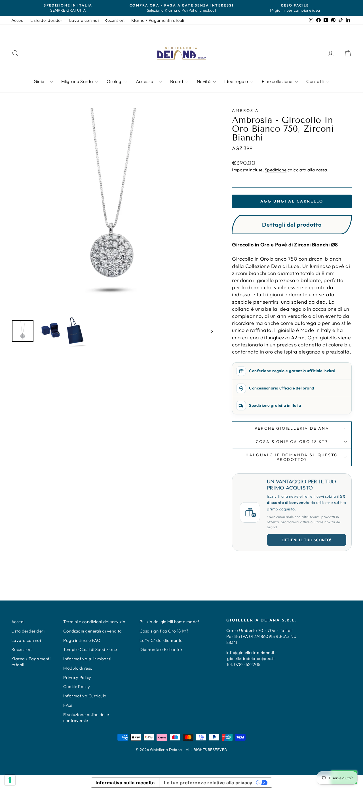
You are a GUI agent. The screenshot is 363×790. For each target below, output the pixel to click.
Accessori (146, 81)
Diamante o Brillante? (161, 649)
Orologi (115, 81)
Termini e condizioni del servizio (94, 621)
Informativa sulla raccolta (125, 782)
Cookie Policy (76, 686)
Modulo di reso (77, 668)
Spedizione (276, 170)
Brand (177, 81)
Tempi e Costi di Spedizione (90, 649)
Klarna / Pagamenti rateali (157, 20)
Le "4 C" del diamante (161, 640)
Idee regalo (236, 81)
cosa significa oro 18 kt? (292, 441)
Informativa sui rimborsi (87, 658)
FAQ (67, 705)
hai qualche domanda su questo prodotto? (292, 457)
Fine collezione (278, 81)
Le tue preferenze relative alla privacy (208, 782)
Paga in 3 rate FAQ (81, 640)
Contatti (315, 81)
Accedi (18, 20)
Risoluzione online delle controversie (86, 717)
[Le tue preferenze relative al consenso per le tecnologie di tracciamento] (10, 780)
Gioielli (41, 81)
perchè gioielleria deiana (292, 428)
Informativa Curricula (84, 696)
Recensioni (115, 20)
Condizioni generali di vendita (92, 631)
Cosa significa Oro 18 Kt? (164, 631)
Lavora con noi (84, 20)
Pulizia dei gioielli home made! (169, 621)
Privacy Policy (77, 677)
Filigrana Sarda (77, 81)
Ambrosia (245, 110)
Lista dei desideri (47, 20)
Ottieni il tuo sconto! (307, 540)
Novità (204, 81)
